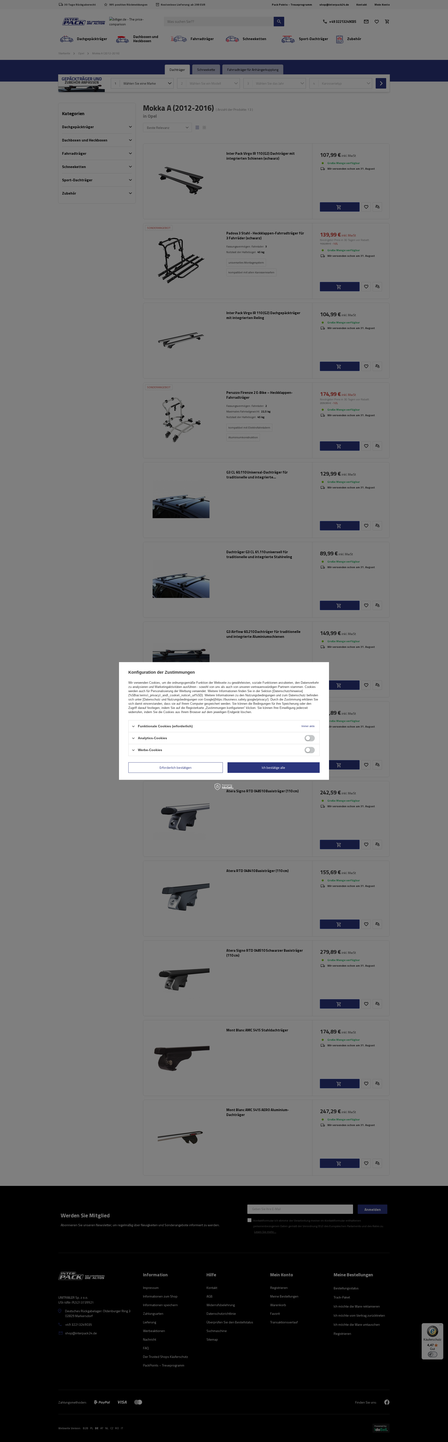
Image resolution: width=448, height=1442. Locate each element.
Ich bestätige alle (273, 767)
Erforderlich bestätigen (176, 767)
